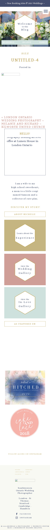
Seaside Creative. (34, 528)
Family (43, 42)
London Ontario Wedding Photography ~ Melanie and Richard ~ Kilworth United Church (23, 122)
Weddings (8, 42)
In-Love (26, 42)
